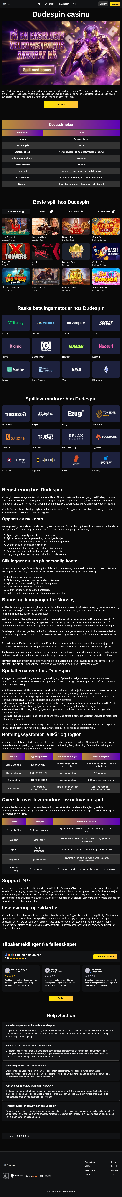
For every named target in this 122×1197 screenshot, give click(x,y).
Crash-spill (74, 211)
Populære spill (14, 211)
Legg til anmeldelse (105, 956)
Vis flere (61, 998)
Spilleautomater (104, 211)
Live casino (44, 211)
